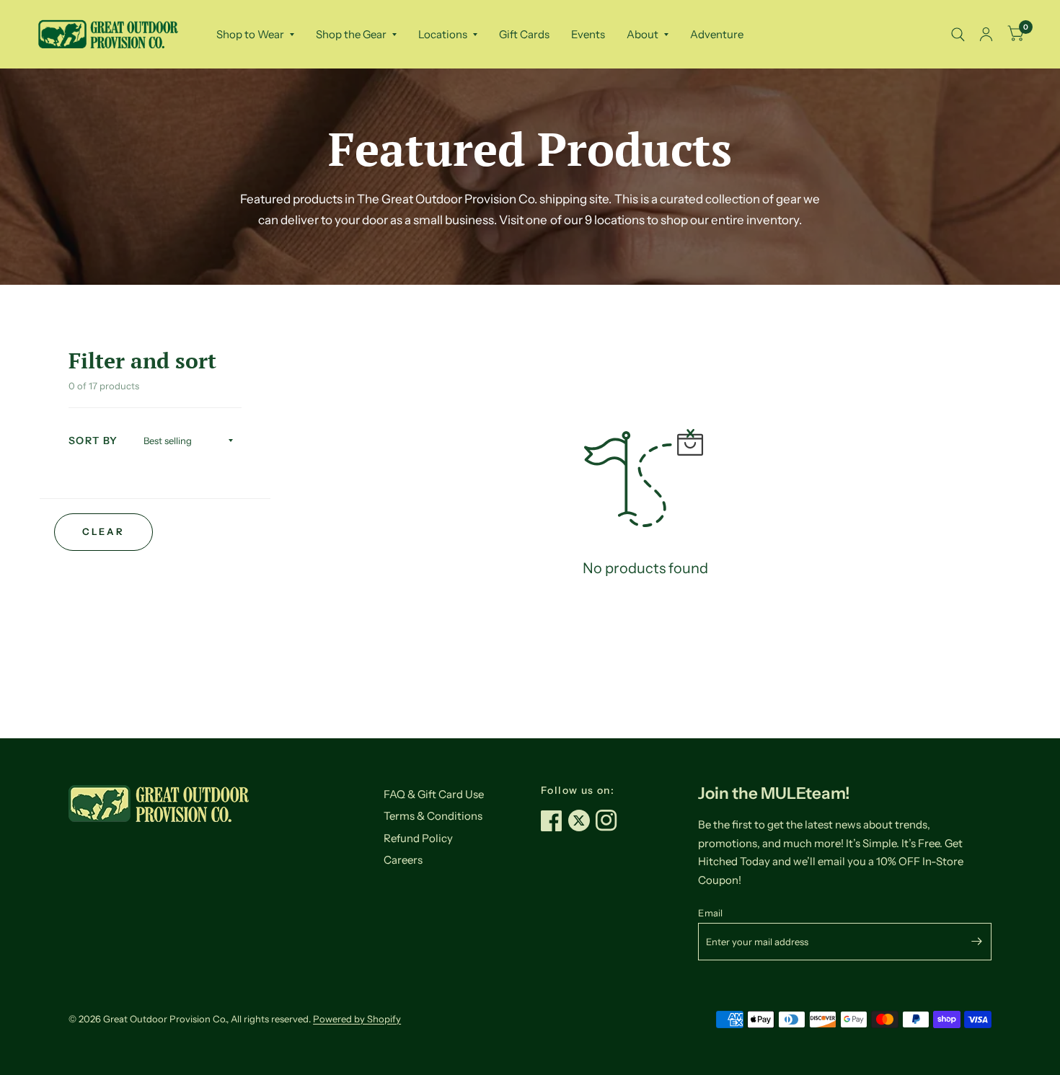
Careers (403, 860)
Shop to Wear (250, 34)
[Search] (958, 34)
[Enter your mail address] (977, 941)
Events (588, 34)
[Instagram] (609, 820)
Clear (103, 531)
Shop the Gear (351, 34)
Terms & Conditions (433, 816)
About (642, 34)
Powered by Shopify (357, 1019)
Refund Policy (418, 838)
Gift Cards (524, 34)
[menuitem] (255, 34)
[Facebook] (554, 820)
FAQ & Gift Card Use (434, 794)
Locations (442, 34)
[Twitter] (582, 820)
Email (710, 913)
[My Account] (986, 34)
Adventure (716, 34)
